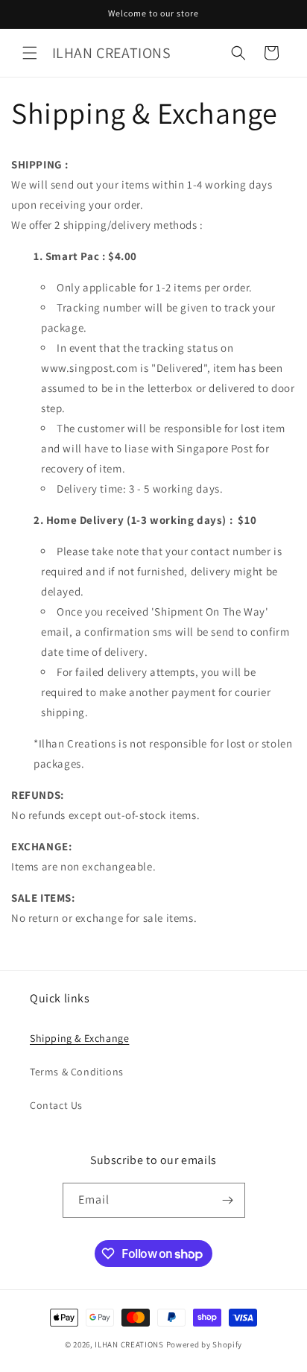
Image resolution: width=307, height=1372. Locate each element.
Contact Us (56, 1105)
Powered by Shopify (204, 1344)
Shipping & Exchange (79, 1038)
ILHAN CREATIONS (129, 1344)
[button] (29, 53)
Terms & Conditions (77, 1071)
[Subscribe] (228, 1200)
